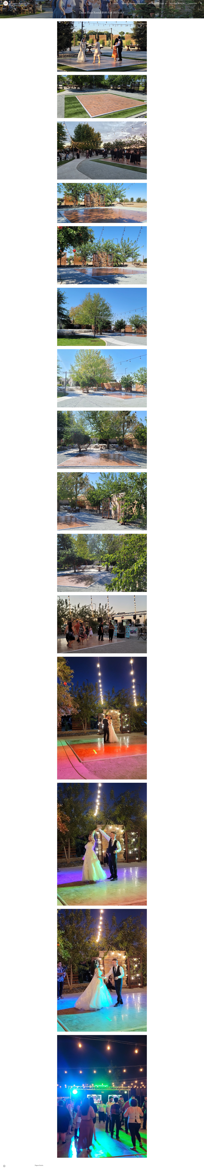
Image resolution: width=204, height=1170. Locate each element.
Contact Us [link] (192, 3)
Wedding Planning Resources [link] (133, 3)
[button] (201, 3)
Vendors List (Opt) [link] (156, 3)
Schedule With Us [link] (177, 3)
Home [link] (115, 3)
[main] (102, 12)
